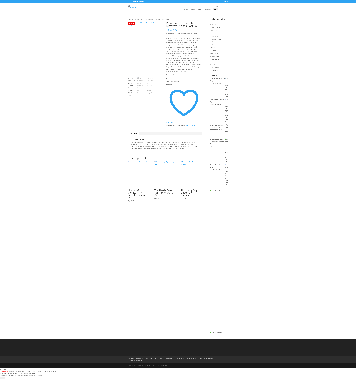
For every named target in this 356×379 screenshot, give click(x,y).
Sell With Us (180, 358)
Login (199, 9)
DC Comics (213, 33)
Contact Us (207, 9)
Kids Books (213, 50)
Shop (186, 9)
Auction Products (215, 25)
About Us (131, 358)
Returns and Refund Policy (154, 358)
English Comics (214, 42)
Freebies (212, 48)
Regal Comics (214, 65)
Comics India (214, 30)
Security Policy (169, 358)
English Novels (136, 19)
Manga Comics (214, 53)
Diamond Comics (215, 36)
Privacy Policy (208, 358)
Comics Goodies (215, 28)
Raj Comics (213, 62)
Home (129, 19)
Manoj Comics (214, 56)
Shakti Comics (214, 68)
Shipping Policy (191, 358)
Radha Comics (214, 59)
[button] (160, 24)
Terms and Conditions (135, 360)
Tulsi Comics (214, 70)
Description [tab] (133, 133)
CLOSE (2, 378)
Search (215, 9)
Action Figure (214, 22)
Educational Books (215, 39)
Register (192, 9)
